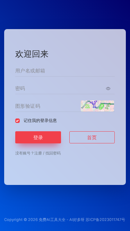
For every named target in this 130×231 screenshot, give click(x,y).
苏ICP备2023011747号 (105, 219)
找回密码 (53, 153)
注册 (38, 153)
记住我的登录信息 (40, 120)
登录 (38, 137)
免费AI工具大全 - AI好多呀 (62, 219)
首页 (92, 137)
